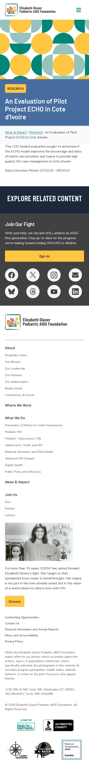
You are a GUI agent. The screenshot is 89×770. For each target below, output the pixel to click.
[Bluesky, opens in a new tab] (11, 291)
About (10, 347)
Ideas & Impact (16, 132)
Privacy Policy (14, 641)
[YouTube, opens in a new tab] (54, 291)
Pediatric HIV (13, 432)
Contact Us (12, 623)
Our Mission (12, 362)
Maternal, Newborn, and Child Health (29, 452)
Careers (10, 515)
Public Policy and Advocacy (23, 472)
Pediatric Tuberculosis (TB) (23, 439)
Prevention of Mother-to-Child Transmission (34, 425)
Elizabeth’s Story (16, 355)
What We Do (15, 417)
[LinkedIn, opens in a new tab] (75, 291)
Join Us (11, 494)
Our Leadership (15, 368)
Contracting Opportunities (22, 617)
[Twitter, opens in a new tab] (33, 275)
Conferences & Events (19, 395)
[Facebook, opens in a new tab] (11, 275)
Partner (10, 509)
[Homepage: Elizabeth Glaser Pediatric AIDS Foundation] (19, 9)
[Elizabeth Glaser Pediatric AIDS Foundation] (36, 322)
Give (8, 502)
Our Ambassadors (16, 382)
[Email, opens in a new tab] (75, 275)
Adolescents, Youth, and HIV (23, 445)
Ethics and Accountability (21, 635)
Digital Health (14, 465)
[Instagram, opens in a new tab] (54, 275)
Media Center (13, 388)
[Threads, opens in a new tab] (33, 291)
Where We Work (18, 405)
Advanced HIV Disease (20, 458)
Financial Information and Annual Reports (32, 629)
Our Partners (13, 375)
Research (36, 132)
